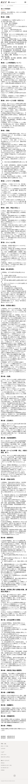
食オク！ (2, 5)
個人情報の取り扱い (5, 767)
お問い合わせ (3, 754)
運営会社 (2, 762)
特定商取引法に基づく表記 (6, 765)
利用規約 (2, 770)
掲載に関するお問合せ (5, 756)
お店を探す (3, 748)
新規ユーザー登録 (4, 746)
